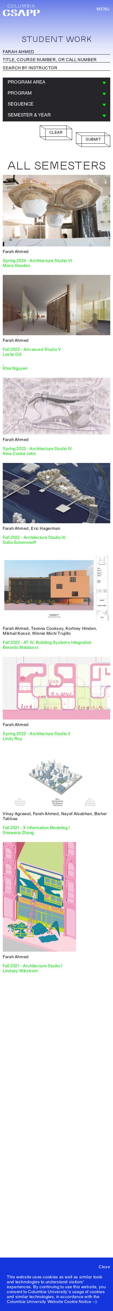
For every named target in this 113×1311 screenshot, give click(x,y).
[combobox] (56, 83)
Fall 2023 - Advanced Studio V (32, 349)
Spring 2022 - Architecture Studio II (36, 733)
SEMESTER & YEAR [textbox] (29, 115)
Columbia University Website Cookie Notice (49, 1301)
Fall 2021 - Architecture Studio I (33, 965)
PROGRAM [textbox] (20, 93)
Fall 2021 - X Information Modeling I (36, 827)
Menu (103, 9)
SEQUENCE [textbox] (21, 104)
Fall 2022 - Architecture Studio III (34, 537)
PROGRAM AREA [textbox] (26, 82)
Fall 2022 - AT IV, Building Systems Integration (47, 642)
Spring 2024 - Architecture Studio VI (37, 260)
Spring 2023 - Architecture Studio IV (37, 448)
